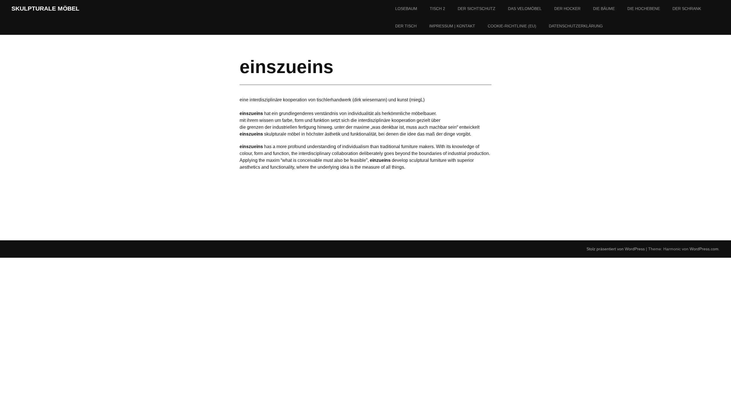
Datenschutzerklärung (576, 26)
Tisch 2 (437, 8)
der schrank (686, 8)
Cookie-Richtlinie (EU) (512, 26)
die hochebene (643, 8)
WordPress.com (704, 249)
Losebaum (406, 8)
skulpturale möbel (45, 8)
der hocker (567, 8)
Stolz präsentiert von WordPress (616, 249)
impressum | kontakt (452, 26)
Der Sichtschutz (476, 8)
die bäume (604, 8)
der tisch (406, 26)
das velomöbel (525, 8)
